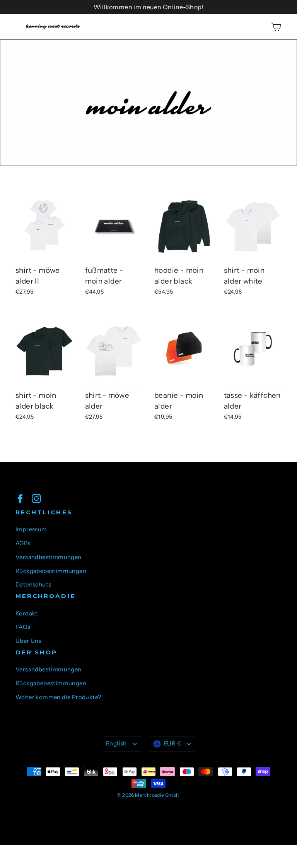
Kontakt (26, 613)
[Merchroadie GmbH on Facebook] (20, 498)
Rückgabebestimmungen (50, 571)
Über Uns (28, 640)
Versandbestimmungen (48, 557)
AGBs (23, 543)
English (116, 743)
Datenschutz (33, 584)
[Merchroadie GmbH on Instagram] (36, 498)
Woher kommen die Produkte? (58, 697)
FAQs (23, 627)
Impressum (31, 529)
